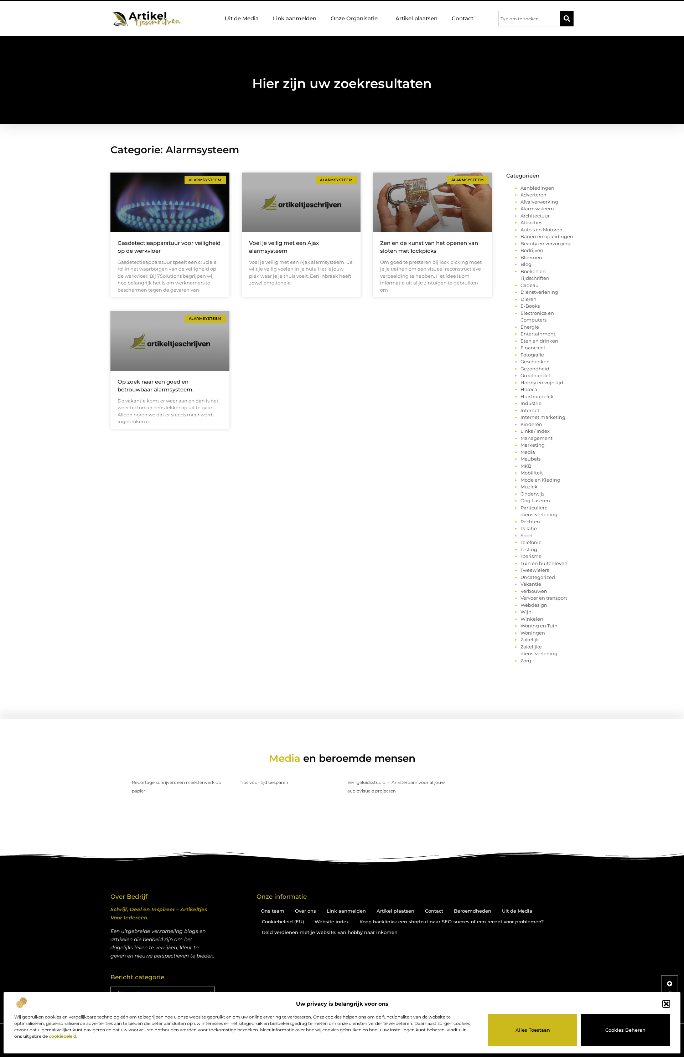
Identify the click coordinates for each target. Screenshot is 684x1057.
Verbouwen (533, 591)
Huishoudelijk (537, 396)
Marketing (532, 445)
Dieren (528, 299)
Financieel (532, 347)
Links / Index (535, 431)
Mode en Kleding (540, 480)
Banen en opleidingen (546, 236)
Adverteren (533, 194)
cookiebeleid (62, 1036)
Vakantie (530, 584)
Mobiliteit (531, 473)
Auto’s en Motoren (541, 229)
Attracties (531, 222)
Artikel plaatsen (416, 18)
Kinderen (531, 424)
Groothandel (535, 375)
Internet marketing (542, 417)
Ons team (272, 911)
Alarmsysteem (537, 208)
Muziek (529, 486)
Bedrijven (531, 250)
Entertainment (537, 334)
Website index (332, 921)
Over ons (305, 911)
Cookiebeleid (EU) (283, 921)
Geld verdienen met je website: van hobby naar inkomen (330, 932)
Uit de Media (242, 18)
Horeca (528, 389)
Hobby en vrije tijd (541, 382)
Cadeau (529, 285)
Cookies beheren (625, 1030)
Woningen (532, 633)
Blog (526, 264)
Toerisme (531, 556)
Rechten (530, 521)
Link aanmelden (294, 18)
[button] (666, 1003)
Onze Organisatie (354, 18)
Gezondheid (534, 368)
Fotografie (532, 355)
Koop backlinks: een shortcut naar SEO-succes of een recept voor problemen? (451, 921)
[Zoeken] (567, 18)
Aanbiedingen (537, 188)
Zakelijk (529, 639)
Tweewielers (534, 570)
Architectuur (535, 216)
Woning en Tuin (539, 625)
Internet (529, 410)
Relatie (528, 528)
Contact (462, 18)
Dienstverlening (539, 292)
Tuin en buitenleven (544, 563)
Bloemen (531, 257)
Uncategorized (537, 577)
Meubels (530, 459)
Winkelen (531, 619)
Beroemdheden (472, 911)
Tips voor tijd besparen (264, 782)
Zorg (525, 660)
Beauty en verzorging (545, 243)
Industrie (531, 403)
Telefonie (531, 542)
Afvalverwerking (539, 202)
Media (527, 452)
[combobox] (529, 18)
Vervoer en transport (543, 598)
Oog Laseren (535, 500)
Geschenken (535, 361)
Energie (529, 327)
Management (536, 438)
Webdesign (533, 605)
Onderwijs (532, 494)
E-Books (530, 306)
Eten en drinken (539, 341)
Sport (526, 535)
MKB (526, 466)
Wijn (526, 612)
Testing (528, 549)
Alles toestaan (532, 1030)
